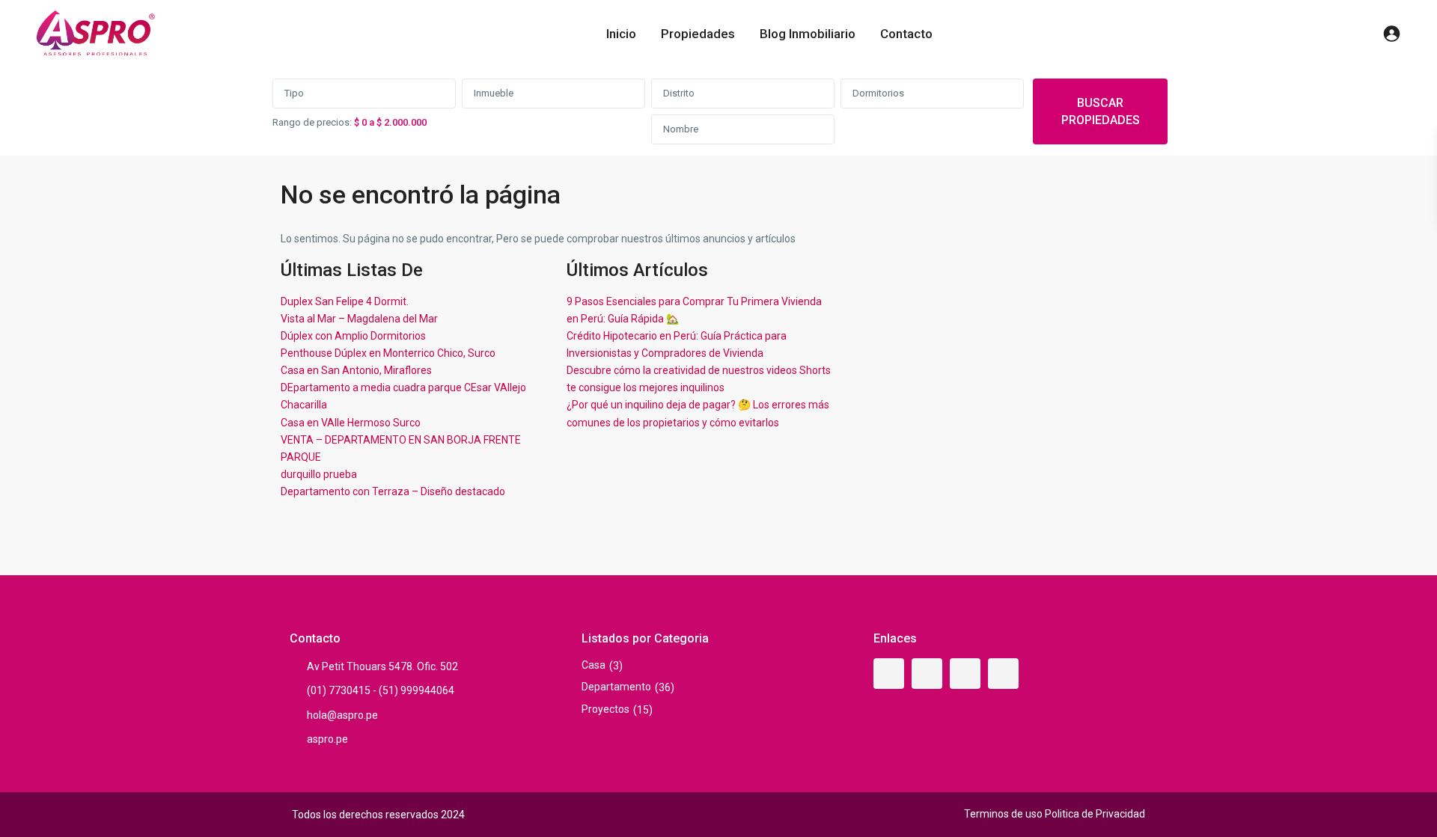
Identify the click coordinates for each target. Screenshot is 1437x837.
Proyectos (605, 709)
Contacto (906, 33)
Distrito (679, 93)
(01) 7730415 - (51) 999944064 (380, 690)
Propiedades (698, 33)
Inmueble (493, 93)
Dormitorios (878, 93)
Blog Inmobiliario (807, 33)
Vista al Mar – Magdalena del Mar (359, 319)
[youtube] (965, 673)
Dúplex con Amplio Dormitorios (353, 336)
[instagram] (1003, 673)
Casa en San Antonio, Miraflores (356, 370)
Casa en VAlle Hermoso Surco (351, 423)
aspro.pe (327, 739)
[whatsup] (927, 673)
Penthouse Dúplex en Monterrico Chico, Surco (388, 353)
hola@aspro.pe (342, 715)
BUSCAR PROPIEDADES (1100, 111)
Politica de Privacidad (1095, 814)
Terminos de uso (1003, 814)
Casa (593, 665)
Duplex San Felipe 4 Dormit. (345, 301)
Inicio (621, 33)
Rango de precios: (312, 122)
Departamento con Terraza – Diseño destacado (393, 491)
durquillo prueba (319, 474)
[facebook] (888, 673)
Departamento (616, 687)
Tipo (294, 93)
